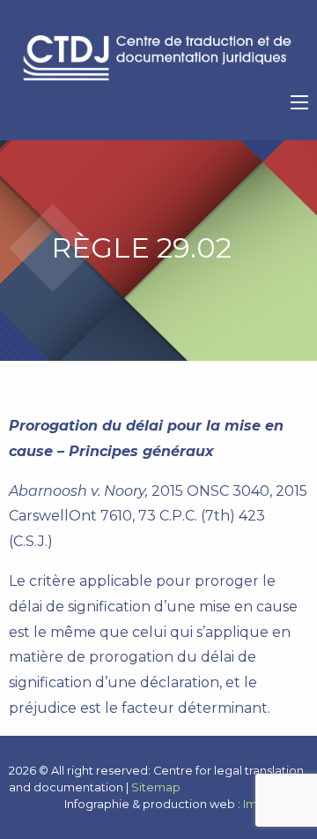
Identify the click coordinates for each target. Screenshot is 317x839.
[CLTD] (158, 58)
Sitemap (156, 787)
